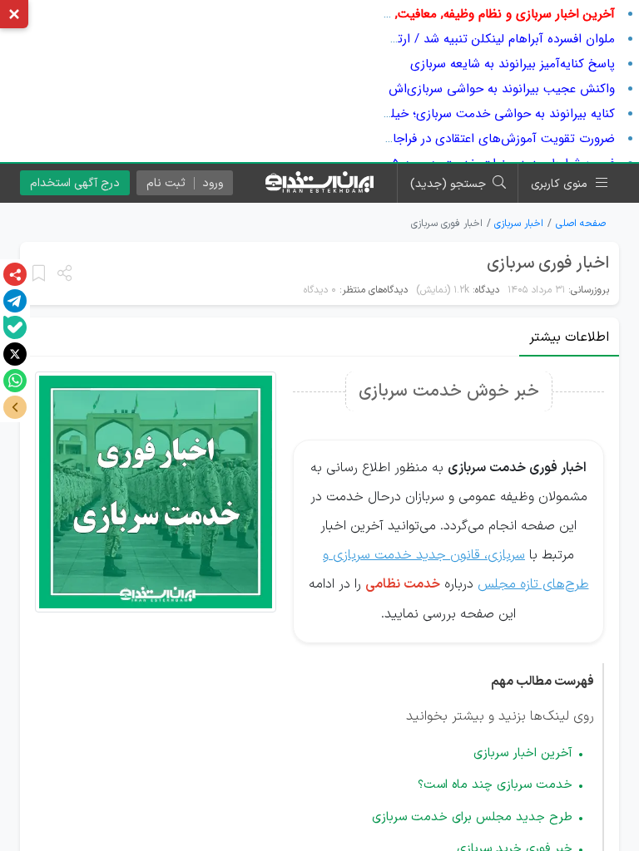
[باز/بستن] (15, 407)
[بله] (15, 327)
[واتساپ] (15, 380)
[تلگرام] (15, 301)
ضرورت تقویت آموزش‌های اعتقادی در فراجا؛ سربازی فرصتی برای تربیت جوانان (413, 139)
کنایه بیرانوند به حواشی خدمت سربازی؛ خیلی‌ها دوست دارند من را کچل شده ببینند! (398, 114)
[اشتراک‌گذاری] (15, 274)
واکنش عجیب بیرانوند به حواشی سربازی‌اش (502, 89)
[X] (15, 354)
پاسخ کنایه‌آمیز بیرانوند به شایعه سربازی (512, 64)
